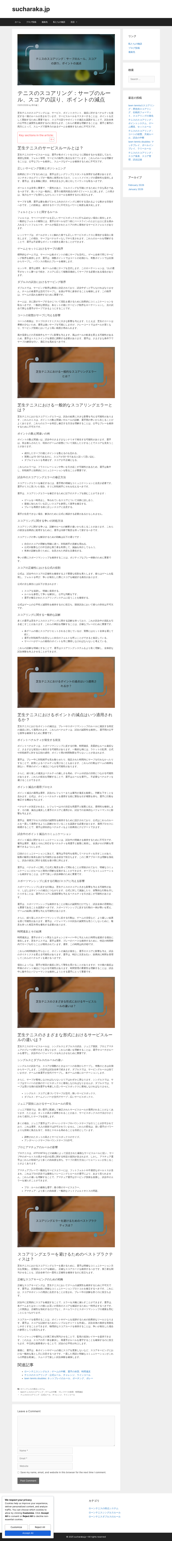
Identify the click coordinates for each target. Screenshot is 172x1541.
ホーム (18, 22)
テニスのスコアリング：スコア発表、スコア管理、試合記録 (140, 156)
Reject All (40, 1527)
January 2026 (135, 189)
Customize (16, 1527)
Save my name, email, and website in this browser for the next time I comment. (63, 1472)
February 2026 (136, 185)
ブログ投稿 (31, 22)
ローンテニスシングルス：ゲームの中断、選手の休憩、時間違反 (57, 1371)
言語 (73, 22)
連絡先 (45, 22)
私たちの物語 (59, 22)
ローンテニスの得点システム (32, 1389)
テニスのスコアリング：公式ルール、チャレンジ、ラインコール (57, 1375)
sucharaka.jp (31, 9)
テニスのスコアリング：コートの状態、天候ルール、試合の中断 (140, 134)
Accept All (27, 1533)
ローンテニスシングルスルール (105, 1512)
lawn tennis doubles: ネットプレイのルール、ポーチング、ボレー (58, 1378)
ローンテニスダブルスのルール (105, 1516)
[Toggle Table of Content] (50, 139)
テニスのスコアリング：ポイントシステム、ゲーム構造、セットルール (140, 123)
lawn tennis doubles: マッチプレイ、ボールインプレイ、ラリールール (141, 145)
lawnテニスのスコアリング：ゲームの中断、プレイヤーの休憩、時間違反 (51, 1392)
